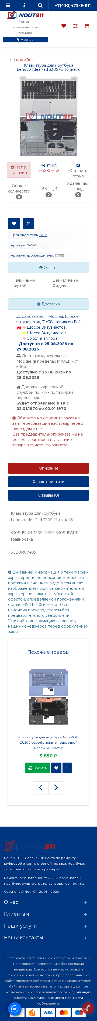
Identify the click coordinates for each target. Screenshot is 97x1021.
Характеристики (48, 481)
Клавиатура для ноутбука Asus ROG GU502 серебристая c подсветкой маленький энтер (48, 742)
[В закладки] (14, 223)
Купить (39, 768)
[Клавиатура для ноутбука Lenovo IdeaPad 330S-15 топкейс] (48, 116)
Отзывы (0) (48, 495)
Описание (48, 468)
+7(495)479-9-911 (73, 5)
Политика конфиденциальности (55, 998)
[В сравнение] (28, 223)
